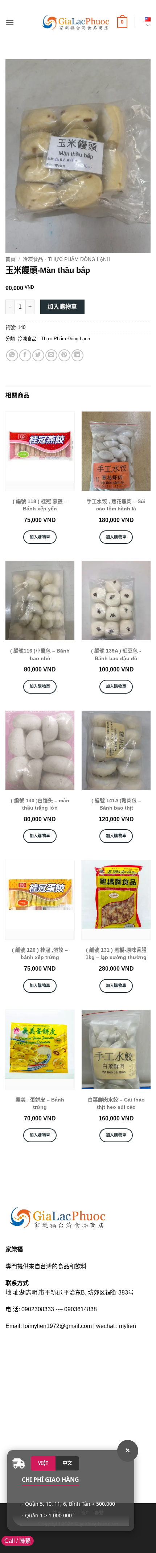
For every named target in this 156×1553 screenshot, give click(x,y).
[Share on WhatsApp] (12, 355)
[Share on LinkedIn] (77, 355)
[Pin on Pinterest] (64, 355)
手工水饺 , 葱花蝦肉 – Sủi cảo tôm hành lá (116, 505)
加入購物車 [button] (40, 537)
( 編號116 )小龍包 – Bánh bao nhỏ (40, 654)
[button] (9, 22)
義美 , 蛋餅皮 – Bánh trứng (40, 1103)
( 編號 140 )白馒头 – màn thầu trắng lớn (40, 804)
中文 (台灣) (146, 22)
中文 (67, 1463)
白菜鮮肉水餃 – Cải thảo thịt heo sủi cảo (116, 1103)
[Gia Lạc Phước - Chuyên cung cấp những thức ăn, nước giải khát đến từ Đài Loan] (75, 22)
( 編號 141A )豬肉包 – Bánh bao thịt (116, 804)
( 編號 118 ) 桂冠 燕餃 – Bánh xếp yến (40, 505)
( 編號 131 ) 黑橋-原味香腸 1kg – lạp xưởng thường (116, 953)
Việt (43, 1463)
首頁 (10, 259)
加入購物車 (62, 307)
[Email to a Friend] (51, 355)
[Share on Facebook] (25, 355)
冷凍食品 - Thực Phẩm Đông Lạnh (66, 259)
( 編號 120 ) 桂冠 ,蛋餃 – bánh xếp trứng (40, 953)
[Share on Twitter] (38, 355)
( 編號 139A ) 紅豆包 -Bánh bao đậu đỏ (116, 654)
